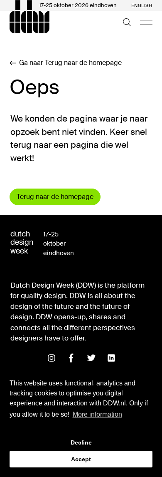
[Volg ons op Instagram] (51, 358)
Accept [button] (81, 459)
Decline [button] (81, 442)
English (141, 5)
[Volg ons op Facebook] (71, 358)
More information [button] (97, 414)
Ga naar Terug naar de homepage (70, 63)
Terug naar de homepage (55, 196)
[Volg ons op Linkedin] (111, 358)
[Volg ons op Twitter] (91, 358)
